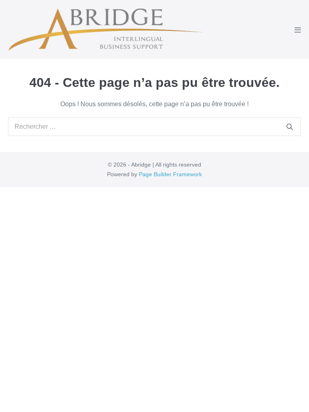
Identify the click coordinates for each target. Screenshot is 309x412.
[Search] (289, 126)
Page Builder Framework (170, 174)
